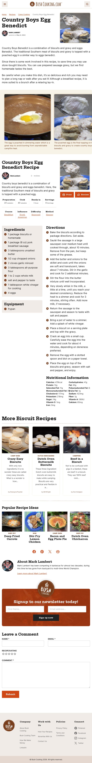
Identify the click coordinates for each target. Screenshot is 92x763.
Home (4, 14)
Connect (79, 722)
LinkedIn (23, 748)
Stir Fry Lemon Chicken (35, 539)
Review (85, 195)
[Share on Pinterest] (42, 552)
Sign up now (46, 618)
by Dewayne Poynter (15, 492)
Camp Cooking (24, 14)
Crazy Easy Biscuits (15, 460)
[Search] (87, 4)
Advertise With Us (45, 736)
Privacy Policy (61, 728)
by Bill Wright (46, 492)
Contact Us (42, 741)
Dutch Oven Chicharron (80, 537)
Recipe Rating (9, 650)
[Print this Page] (58, 552)
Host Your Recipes (45, 732)
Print (69, 195)
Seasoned (36, 215)
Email (51, 639)
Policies (60, 722)
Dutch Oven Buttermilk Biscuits (46, 461)
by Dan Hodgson (76, 492)
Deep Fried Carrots (12, 537)
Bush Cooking (46, 4)
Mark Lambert (14, 32)
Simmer (49, 215)
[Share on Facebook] (34, 552)
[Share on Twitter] (50, 552)
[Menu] (5, 4)
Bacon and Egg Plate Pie (57, 537)
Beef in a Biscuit (76, 460)
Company (25, 722)
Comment (8, 660)
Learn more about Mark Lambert (32, 573)
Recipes (12, 14)
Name (5, 639)
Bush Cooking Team (27, 735)
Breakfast (8, 215)
